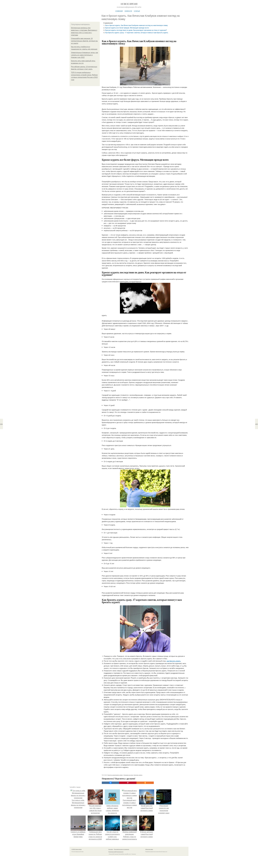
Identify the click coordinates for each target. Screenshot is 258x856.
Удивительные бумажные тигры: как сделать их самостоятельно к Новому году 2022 (84, 55)
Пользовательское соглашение (121, 849)
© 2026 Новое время (77, 849)
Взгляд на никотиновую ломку (115, 775)
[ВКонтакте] (110, 783)
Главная (119, 10)
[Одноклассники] (145, 783)
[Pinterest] (127, 783)
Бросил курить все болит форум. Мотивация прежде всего (127, 28)
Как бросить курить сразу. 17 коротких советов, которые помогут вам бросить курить (136, 32)
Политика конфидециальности (115, 851)
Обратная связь (149, 849)
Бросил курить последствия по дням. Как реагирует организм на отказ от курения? (136, 30)
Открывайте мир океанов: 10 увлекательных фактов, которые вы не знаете (84, 41)
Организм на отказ (128, 775)
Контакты (110, 849)
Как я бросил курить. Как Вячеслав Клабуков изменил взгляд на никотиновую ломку (136, 25)
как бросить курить (174, 661)
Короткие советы (138, 775)
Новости (128, 10)
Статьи (137, 10)
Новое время (129, 4)
